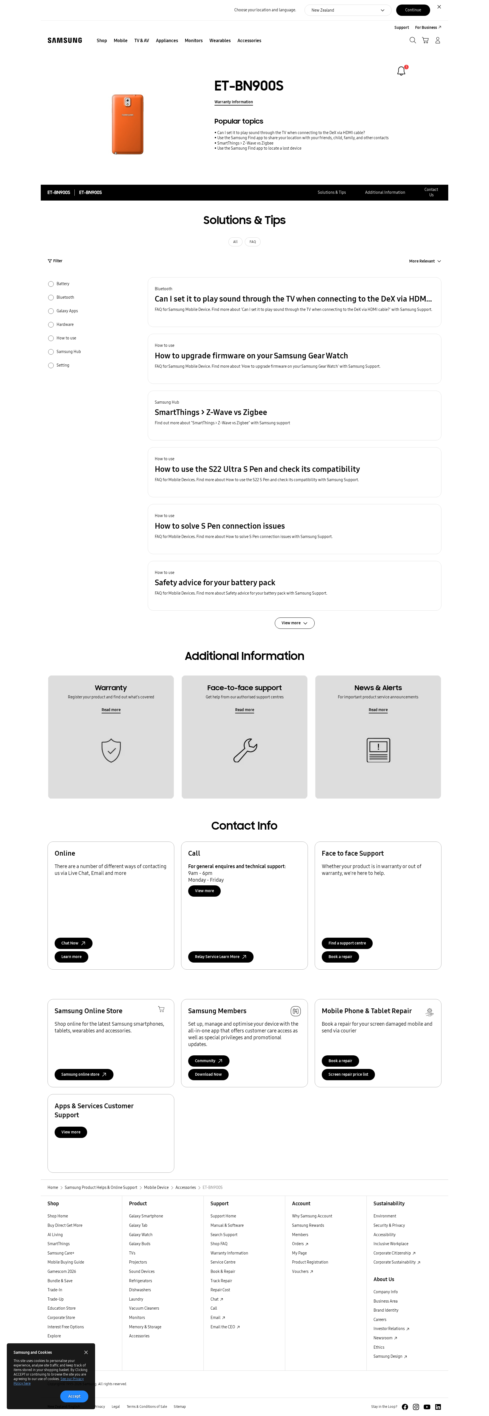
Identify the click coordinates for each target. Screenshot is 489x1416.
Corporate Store (61, 1317)
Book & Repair (223, 1271)
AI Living (55, 1234)
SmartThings (59, 1243)
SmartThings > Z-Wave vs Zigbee (245, 143)
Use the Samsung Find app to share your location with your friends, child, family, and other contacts (303, 137)
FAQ (253, 242)
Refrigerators (140, 1281)
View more (204, 890)
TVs (132, 1253)
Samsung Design (388, 1356)
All (235, 242)
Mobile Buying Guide (66, 1262)
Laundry (136, 1299)
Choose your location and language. (265, 10)
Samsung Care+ (61, 1253)
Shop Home (58, 1216)
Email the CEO (223, 1327)
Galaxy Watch (141, 1234)
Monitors (137, 1317)
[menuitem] (101, 40)
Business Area (386, 1301)
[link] (401, 71)
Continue (413, 10)
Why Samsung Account (312, 1216)
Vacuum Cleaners (144, 1308)
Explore (54, 1336)
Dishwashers (140, 1290)
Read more (111, 709)
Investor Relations (390, 1328)
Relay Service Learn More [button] (217, 956)
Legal (116, 1407)
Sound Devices (142, 1271)
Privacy (99, 1407)
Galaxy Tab (138, 1225)
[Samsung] (64, 40)
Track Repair (221, 1281)
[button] (294, 302)
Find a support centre (347, 943)
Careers (380, 1319)
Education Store (62, 1308)
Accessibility (385, 1234)
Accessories (139, 1336)
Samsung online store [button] (80, 1074)
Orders (298, 1243)
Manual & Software (227, 1225)
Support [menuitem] (401, 27)
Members (300, 1234)
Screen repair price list (348, 1074)
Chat (215, 1299)
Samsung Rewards (308, 1225)
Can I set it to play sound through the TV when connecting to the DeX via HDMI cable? (291, 132)
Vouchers (300, 1271)
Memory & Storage (145, 1327)
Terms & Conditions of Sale (147, 1407)
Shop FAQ (219, 1243)
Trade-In (55, 1290)
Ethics (379, 1347)
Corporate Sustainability (395, 1262)
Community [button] (205, 1060)
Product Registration (310, 1262)
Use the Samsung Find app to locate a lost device (259, 148)
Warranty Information (234, 102)
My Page (299, 1253)
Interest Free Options (66, 1327)
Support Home (223, 1216)
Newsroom (383, 1338)
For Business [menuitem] (426, 27)
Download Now (208, 1074)
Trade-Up (56, 1299)
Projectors (138, 1262)
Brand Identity (386, 1310)
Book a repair (340, 956)
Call (214, 1308)
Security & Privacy (389, 1225)
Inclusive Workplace (391, 1243)
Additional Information (385, 192)
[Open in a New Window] (405, 1407)
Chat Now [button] (69, 943)
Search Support (224, 1234)
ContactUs (431, 192)
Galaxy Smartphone (146, 1216)
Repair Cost (220, 1290)
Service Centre (223, 1262)
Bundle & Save (60, 1281)
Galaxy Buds (139, 1243)
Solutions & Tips (332, 192)
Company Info (386, 1292)
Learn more (71, 956)
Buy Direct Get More (65, 1225)
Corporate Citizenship (393, 1253)
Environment (385, 1216)
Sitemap (180, 1407)
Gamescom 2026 (62, 1271)
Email (216, 1317)
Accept (74, 1396)
